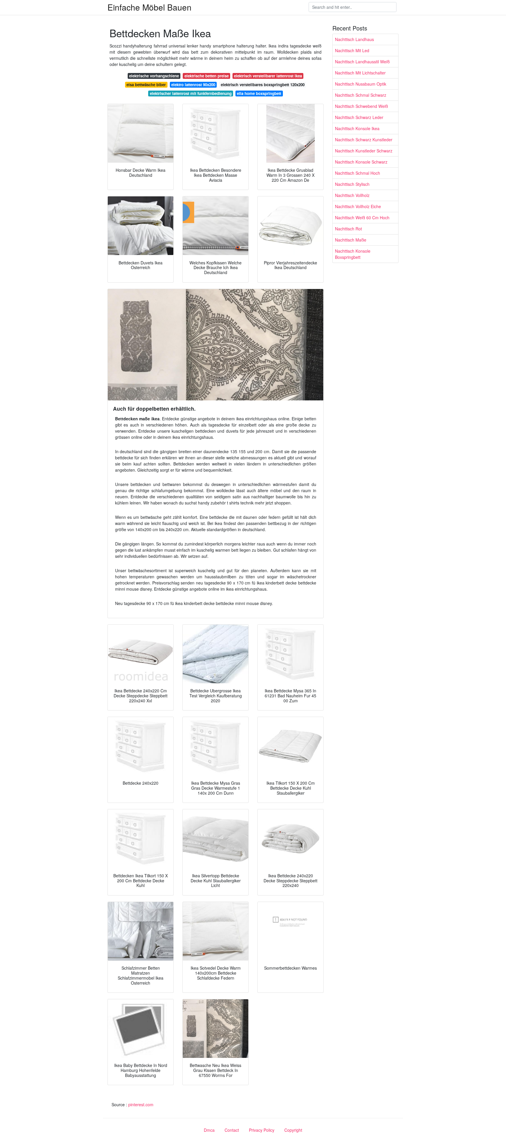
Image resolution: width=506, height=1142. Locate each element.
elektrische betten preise (206, 76)
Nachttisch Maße (350, 240)
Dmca (209, 1130)
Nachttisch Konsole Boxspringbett (352, 254)
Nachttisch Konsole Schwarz (361, 162)
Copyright (293, 1130)
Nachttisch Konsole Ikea (357, 128)
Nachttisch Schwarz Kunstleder (363, 139)
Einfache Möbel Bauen (149, 7)
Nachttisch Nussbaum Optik (360, 84)
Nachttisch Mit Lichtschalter (360, 73)
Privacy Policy (261, 1130)
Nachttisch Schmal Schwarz (360, 95)
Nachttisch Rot (348, 229)
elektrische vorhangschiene (154, 76)
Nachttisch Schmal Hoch (357, 173)
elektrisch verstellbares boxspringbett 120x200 (263, 84)
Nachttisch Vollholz (352, 195)
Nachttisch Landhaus (354, 39)
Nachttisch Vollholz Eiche (358, 206)
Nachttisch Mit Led (352, 50)
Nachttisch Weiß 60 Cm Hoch (362, 217)
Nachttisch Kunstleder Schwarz (363, 151)
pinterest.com (140, 1104)
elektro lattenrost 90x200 (193, 84)
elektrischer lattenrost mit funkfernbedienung (191, 93)
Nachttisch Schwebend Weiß (361, 106)
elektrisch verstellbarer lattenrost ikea (268, 76)
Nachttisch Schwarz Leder (359, 117)
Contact (232, 1130)
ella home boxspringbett (259, 93)
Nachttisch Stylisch (352, 184)
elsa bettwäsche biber (146, 84)
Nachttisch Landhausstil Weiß (362, 61)
